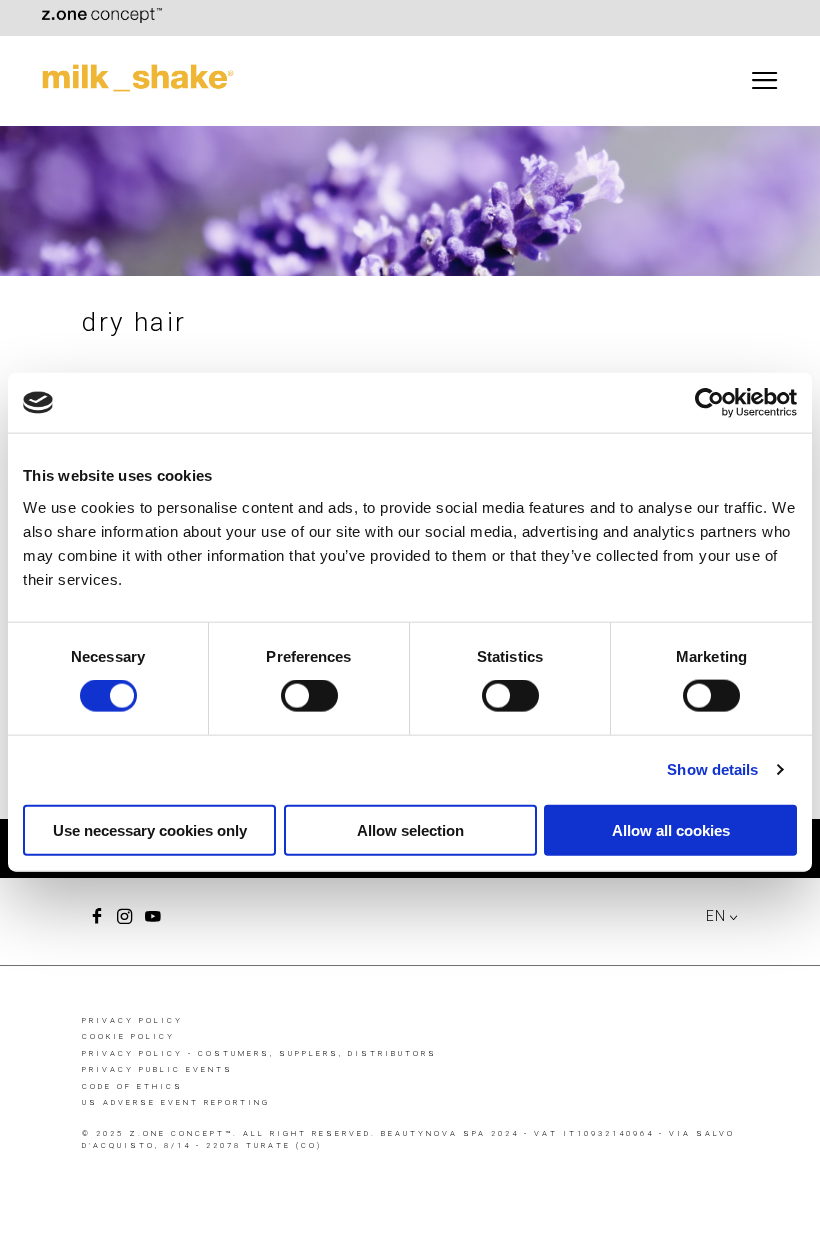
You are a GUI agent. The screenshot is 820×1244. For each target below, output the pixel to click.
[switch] (309, 696)
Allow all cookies (671, 829)
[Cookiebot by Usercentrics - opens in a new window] (709, 403)
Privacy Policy (132, 1020)
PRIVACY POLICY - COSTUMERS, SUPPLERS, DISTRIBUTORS (259, 1053)
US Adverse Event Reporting (176, 1102)
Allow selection (410, 829)
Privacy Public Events (157, 1069)
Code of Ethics (132, 1086)
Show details (712, 769)
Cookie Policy (128, 1036)
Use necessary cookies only (150, 829)
